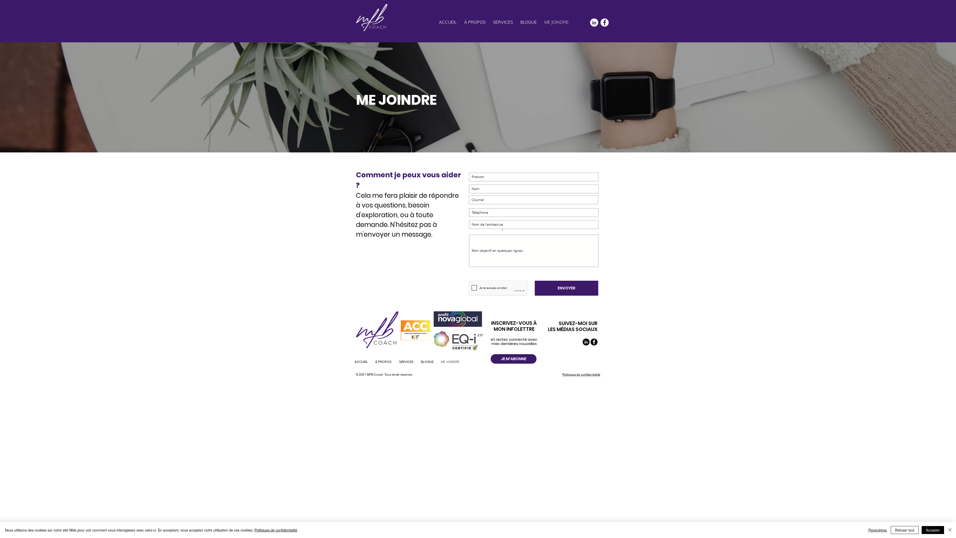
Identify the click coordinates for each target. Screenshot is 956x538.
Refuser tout (904, 530)
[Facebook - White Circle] (604, 22)
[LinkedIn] (594, 22)
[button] (503, 22)
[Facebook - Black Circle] (594, 341)
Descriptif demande (485, 230)
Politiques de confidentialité (275, 530)
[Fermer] (950, 530)
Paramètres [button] (877, 530)
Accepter (933, 530)
